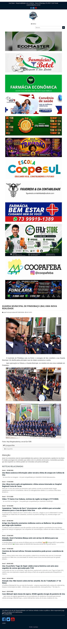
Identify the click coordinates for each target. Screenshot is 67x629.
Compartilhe (9, 449)
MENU (34, 24)
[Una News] (33, 16)
